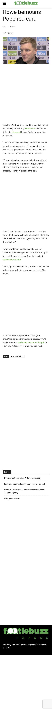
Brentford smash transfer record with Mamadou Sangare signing (24, 491)
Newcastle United (17, 356)
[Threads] (47, 638)
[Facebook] (17, 638)
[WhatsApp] (41, 638)
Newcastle (30, 128)
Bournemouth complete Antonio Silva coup (22, 478)
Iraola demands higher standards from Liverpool (24, 484)
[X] (35, 638)
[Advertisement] (26, 95)
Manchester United (12, 259)
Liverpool (16, 132)
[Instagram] (23, 638)
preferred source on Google (31, 342)
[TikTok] (29, 638)
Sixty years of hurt (12, 499)
